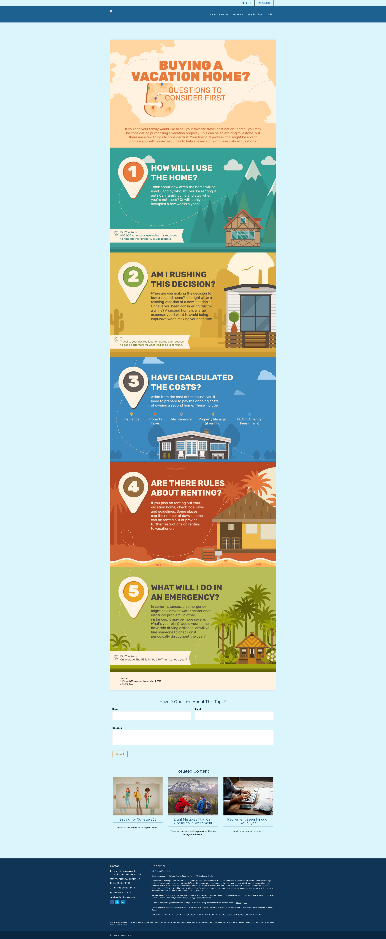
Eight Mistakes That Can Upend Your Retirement (193, 821)
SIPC (245, 903)
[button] (223, 14)
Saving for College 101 (137, 819)
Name (115, 709)
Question (117, 728)
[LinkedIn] (247, 3)
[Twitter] (243, 3)
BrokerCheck (207, 876)
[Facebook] (250, 3)
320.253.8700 (264, 3)
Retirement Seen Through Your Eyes (248, 821)
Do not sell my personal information (197, 898)
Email (198, 709)
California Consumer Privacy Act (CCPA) (232, 895)
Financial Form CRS (162, 871)
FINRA (238, 903)
